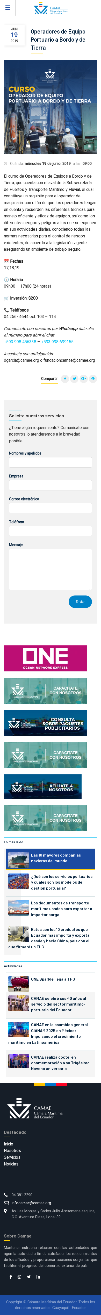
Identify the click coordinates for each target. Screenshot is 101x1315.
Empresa (16, 476)
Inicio (8, 1144)
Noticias (11, 1164)
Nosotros (12, 1151)
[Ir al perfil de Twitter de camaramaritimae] (29, 1277)
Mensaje (16, 545)
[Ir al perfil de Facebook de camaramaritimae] (11, 1277)
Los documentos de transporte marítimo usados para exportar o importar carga (61, 908)
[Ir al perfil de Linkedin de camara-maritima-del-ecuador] (38, 1277)
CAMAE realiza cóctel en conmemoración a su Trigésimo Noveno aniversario (60, 1062)
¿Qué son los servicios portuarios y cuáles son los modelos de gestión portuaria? (61, 882)
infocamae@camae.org (31, 1203)
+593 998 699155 (57, 342)
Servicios (12, 1157)
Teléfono (16, 522)
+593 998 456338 (20, 342)
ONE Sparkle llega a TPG (53, 978)
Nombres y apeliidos (25, 453)
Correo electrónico (24, 499)
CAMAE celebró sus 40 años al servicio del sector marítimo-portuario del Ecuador (58, 1004)
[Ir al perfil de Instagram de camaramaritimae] (19, 1277)
